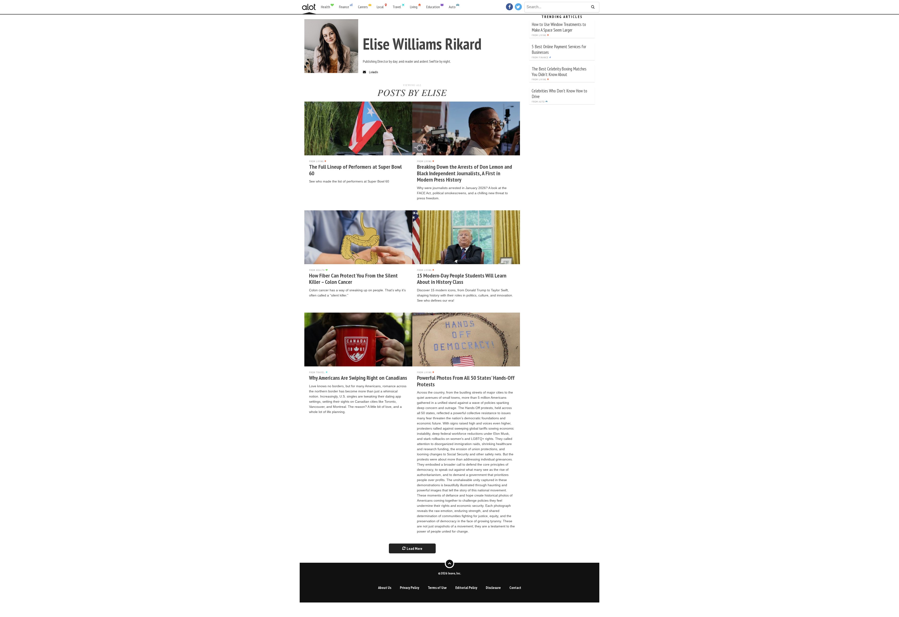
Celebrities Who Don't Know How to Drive (559, 93)
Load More (414, 548)
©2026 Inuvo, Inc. (449, 573)
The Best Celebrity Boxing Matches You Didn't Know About (559, 71)
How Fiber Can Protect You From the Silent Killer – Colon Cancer (353, 279)
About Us (384, 587)
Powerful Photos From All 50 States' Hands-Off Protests (466, 381)
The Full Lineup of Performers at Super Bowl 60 (355, 170)
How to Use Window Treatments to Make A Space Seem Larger (559, 27)
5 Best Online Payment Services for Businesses (559, 49)
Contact (515, 587)
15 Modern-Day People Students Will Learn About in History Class (461, 279)
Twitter (519, 6)
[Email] (364, 72)
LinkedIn (373, 72)
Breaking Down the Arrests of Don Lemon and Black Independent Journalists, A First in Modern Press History (464, 173)
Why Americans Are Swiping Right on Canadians (358, 377)
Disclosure (493, 587)
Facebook (510, 6)
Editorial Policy (466, 587)
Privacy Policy (409, 587)
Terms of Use (437, 587)
